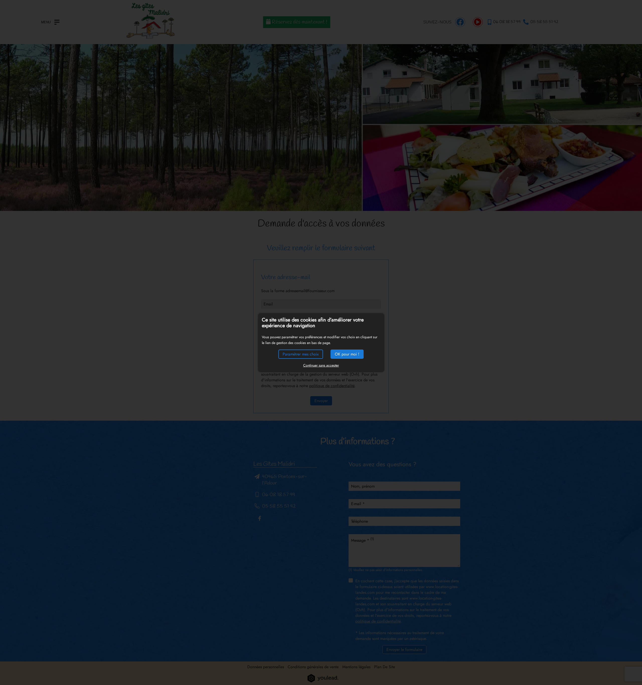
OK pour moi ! (347, 354)
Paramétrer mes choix (301, 354)
